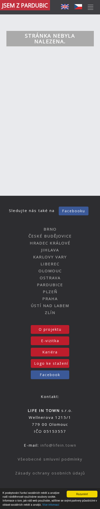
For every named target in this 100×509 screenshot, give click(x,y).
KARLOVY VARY (50, 256)
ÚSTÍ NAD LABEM (50, 305)
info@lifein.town (58, 445)
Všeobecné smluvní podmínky (50, 459)
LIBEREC (50, 263)
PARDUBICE (50, 284)
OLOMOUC (50, 270)
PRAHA (50, 298)
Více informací (50, 504)
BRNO (50, 229)
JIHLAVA (50, 249)
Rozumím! (82, 494)
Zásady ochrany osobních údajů (50, 473)
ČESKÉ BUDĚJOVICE (50, 236)
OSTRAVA (50, 277)
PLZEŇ (50, 291)
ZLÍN (50, 312)
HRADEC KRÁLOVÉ (50, 242)
